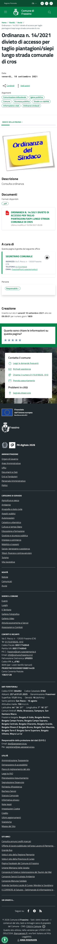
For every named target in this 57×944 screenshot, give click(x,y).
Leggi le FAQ (7, 773)
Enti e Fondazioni (9, 476)
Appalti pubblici (8, 513)
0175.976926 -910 (14, 641)
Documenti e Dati (10, 472)
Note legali (7, 804)
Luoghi (5, 605)
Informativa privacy (10, 800)
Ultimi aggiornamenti (11, 817)
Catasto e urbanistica (11, 522)
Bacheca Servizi (9, 791)
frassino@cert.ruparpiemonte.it (24, 269)
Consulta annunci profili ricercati (16, 841)
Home (4, 22)
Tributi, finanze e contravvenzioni (17, 553)
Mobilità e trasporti (10, 544)
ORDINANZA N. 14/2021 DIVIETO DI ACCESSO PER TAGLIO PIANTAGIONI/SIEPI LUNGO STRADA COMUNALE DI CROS (30, 217)
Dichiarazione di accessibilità (14, 764)
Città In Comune (33, 926)
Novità (12, 22)
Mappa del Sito (8, 826)
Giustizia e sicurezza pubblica (15, 535)
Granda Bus (7, 850)
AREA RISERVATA (28, 940)
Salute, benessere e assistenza (16, 548)
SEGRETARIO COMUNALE (19, 256)
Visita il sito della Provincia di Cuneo (18, 859)
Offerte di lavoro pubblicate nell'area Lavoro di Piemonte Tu (29, 845)
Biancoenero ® (20, 933)
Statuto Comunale (10, 795)
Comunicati (7, 581)
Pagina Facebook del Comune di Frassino (20, 863)
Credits (5, 813)
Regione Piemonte (10, 3)
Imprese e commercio (11, 540)
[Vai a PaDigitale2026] (18, 444)
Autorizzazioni (8, 518)
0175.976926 (21, 266)
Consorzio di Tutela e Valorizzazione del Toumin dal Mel (27, 872)
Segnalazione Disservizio (13, 782)
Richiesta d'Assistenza (12, 786)
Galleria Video (8, 618)
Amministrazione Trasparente (15, 760)
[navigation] (5, 12)
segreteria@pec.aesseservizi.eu (20, 747)
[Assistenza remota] (44, 926)
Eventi (5, 600)
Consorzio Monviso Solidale (14, 881)
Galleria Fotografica (10, 614)
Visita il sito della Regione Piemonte (18, 854)
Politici (5, 485)
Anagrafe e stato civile (12, 509)
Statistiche (7, 821)
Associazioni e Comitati (12, 627)
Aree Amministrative (11, 463)
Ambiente (6, 504)
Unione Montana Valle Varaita (15, 867)
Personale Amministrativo (13, 481)
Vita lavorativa (8, 561)
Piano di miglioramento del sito (16, 769)
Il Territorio (6, 609)
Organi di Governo (10, 459)
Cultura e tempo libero (12, 526)
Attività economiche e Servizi (15, 622)
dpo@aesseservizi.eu (17, 743)
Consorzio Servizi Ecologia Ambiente (18, 876)
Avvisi (19, 22)
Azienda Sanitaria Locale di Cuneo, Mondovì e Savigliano (27, 885)
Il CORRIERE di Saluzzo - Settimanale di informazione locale (29, 889)
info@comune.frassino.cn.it (20, 655)
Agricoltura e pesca (10, 500)
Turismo (5, 557)
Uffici (4, 467)
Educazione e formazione (13, 531)
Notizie (5, 577)
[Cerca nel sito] (49, 12)
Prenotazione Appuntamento (15, 778)
